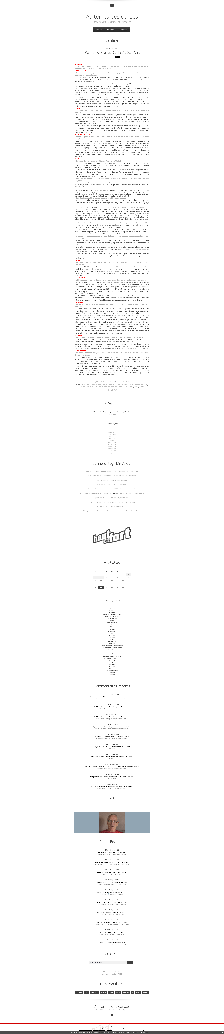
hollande (103, 992)
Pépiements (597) (100, 498)
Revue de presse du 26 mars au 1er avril (115, 737)
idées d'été (112, 641)
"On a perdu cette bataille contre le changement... (117, 777)
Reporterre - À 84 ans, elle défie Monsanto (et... (112, 892)
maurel (99, 385)
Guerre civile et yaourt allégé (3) (119, 498)
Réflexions (111, 668)
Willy (95, 747)
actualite (111, 992)
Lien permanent (101, 382)
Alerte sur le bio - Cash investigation (112, 932)
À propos (123, 29)
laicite (141, 387)
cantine (126, 385)
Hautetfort (116, 1026)
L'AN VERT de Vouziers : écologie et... (123, 489)
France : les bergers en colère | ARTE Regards (112, 872)
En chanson (112, 631)
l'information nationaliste (127, 476)
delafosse (119, 385)
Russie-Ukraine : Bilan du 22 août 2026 (101, 476)
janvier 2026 (112, 447)
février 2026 (112, 444)
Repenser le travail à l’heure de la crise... (112, 852)
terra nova (123, 387)
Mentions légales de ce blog (99, 1030)
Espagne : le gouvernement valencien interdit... (102, 502)
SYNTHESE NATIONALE (129, 502)
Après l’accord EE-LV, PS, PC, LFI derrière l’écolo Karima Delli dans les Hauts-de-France (112, 209)
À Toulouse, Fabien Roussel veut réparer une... (96, 493)
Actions (112, 608)
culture (112, 625)
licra (116, 387)
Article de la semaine (112, 617)
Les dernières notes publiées (112, 1028)
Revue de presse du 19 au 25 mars (112, 52)
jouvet (82, 387)
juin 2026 (112, 436)
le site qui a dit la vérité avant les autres (129, 511)
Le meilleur (112, 654)
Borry (97, 737)
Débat (112, 627)
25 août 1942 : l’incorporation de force (99, 471)
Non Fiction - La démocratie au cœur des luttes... (112, 862)
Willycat (94, 757)
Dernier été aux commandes (98, 489)
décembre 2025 (112, 449)
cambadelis (99, 387)
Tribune (112, 675)
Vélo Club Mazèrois (120, 484)
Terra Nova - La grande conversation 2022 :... (115, 727)
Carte (112, 798)
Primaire (112, 666)
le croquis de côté (121, 480)
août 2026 (112, 432)
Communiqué (112, 623)
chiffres (93, 282)
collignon (93, 777)
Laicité (112, 652)
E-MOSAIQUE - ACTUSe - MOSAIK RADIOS (129, 493)
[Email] (112, 5)
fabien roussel (108, 387)
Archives (110, 29)
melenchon (90, 387)
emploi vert (85, 385)
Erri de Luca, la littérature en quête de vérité (115, 747)
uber (103, 385)
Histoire (112, 635)
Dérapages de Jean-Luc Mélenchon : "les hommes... (115, 787)
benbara (93, 385)
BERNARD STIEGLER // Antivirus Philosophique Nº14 (121, 767)
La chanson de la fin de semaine (112, 646)
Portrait (112, 664)
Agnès (95, 727)
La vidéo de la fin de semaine (112, 648)
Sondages (112, 673)
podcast (112, 660)
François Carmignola (92, 767)
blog (144, 1030)
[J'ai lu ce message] (222, 1032)
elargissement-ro (121, 506)
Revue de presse (123, 382)
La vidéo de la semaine (112, 650)
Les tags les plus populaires (126, 1028)
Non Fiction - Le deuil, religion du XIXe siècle (112, 902)
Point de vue (112, 662)
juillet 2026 (112, 434)
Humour (112, 637)
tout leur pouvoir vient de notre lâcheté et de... (97, 511)
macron (138, 992)
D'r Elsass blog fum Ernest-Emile (126, 471)
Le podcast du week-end (112, 658)
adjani (136, 387)
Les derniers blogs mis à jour (97, 1028)
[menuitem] (98, 29)
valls (86, 992)
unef (145, 385)
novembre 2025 (112, 451)
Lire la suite (112, 415)
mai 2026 (112, 438)
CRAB (93, 787)
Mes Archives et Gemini (105, 506)
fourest (130, 387)
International (112, 643)
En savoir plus (144, 1032)
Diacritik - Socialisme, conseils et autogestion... (112, 922)
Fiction (112, 633)
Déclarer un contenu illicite (85, 1030)
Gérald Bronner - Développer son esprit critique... (117, 697)
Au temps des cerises (112, 16)
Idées (112, 639)
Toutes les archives (112, 454)
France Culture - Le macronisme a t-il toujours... (116, 757)
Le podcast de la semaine (112, 656)
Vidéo (112, 677)
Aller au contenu (6, 2)
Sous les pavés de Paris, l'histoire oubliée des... (112, 912)
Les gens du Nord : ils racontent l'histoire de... (112, 882)
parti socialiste (137, 385)
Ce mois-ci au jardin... (104, 480)
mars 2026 (112, 442)
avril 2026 (112, 440)
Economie (112, 629)
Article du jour (112, 619)
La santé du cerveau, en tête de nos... (112, 942)
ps (131, 385)
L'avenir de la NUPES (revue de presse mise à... (117, 707)
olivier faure (110, 385)
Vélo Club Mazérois (104, 484)
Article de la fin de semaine (112, 614)
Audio (112, 621)
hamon (118, 992)
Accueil (99, 29)
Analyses (112, 610)
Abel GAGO (94, 707)
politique (145, 992)
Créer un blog (108, 1026)
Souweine (93, 697)
